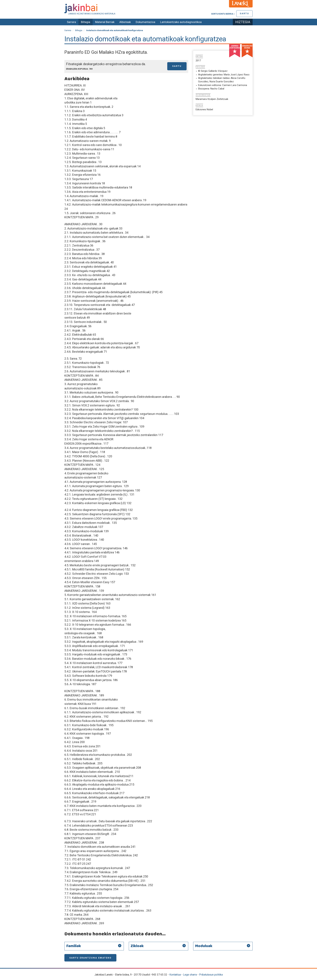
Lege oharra (190, 974)
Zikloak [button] (137, 946)
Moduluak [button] (203, 946)
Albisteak (125, 22)
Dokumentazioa (145, 22)
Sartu (244, 13)
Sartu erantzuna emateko (90, 958)
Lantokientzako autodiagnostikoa (181, 22)
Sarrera (71, 22)
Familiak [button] (73, 946)
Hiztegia (242, 22)
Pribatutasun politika (211, 974)
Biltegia (85, 22)
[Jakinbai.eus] (158, 8)
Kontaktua (175, 974)
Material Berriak (104, 22)
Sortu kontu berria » (223, 14)
